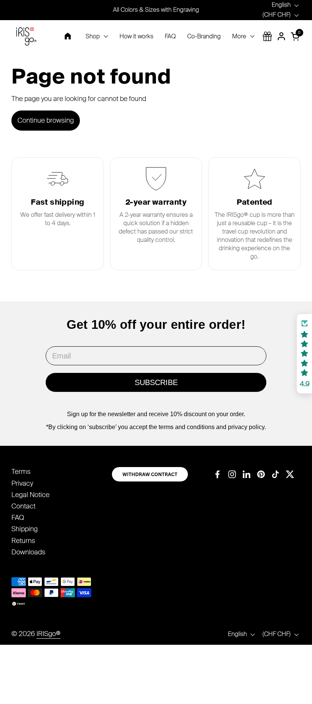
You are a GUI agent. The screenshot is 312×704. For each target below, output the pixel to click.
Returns (23, 540)
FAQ (17, 517)
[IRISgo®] (26, 36)
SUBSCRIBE (156, 382)
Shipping (24, 529)
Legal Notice (30, 494)
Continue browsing (46, 120)
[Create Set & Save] (267, 36)
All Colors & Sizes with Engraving (156, 9)
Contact (23, 506)
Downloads (28, 552)
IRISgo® (48, 633)
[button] (296, 36)
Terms (20, 471)
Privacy (22, 483)
